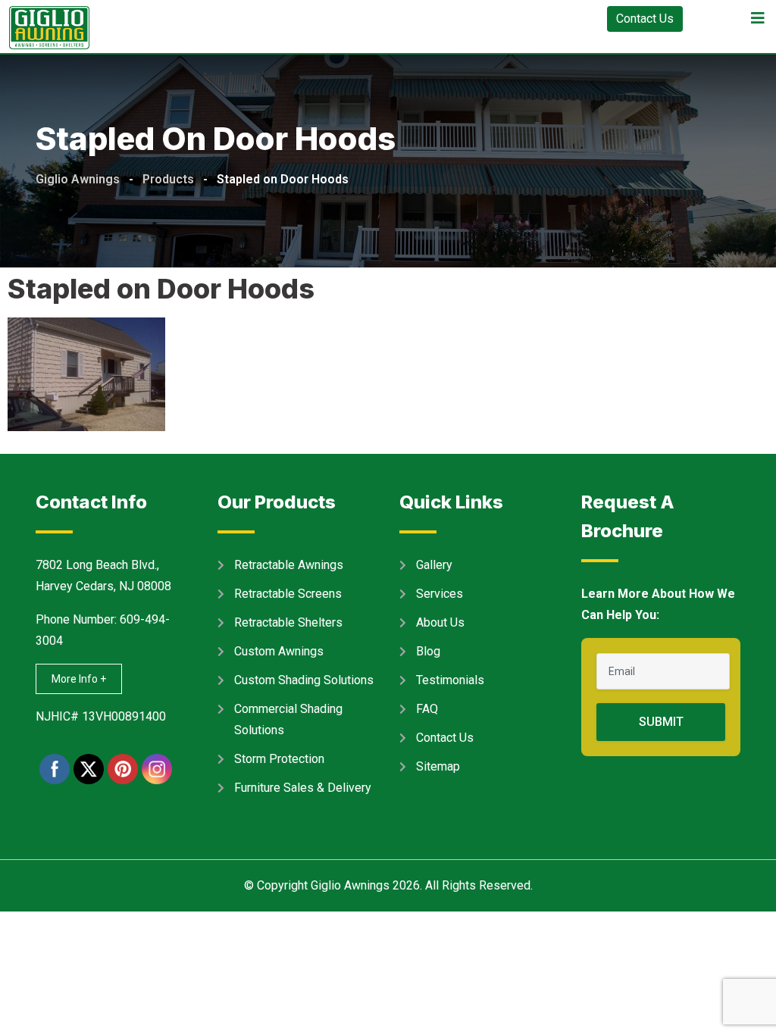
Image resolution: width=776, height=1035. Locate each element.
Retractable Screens (288, 593)
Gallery (434, 565)
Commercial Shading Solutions (288, 719)
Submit (661, 721)
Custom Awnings (279, 651)
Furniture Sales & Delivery (302, 787)
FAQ (427, 709)
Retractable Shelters (288, 622)
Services (439, 593)
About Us (440, 622)
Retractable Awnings (288, 565)
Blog (428, 651)
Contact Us (645, 18)
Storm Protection (279, 759)
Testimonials (450, 680)
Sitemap (438, 766)
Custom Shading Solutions (304, 680)
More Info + (79, 679)
